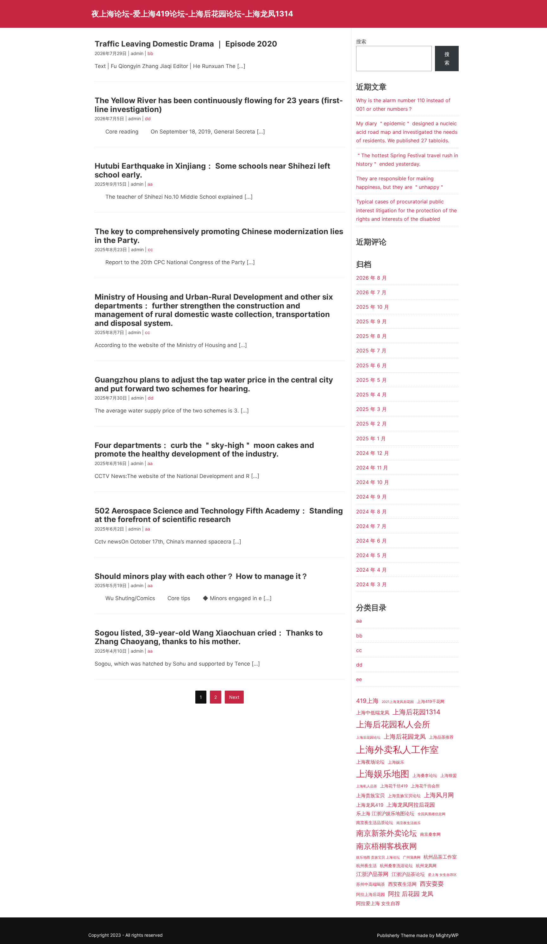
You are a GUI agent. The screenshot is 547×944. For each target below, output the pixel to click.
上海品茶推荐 (441, 737)
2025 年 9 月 (371, 321)
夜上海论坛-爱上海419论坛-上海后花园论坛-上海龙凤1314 (192, 13)
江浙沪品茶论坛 (408, 874)
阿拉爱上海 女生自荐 (378, 903)
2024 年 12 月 (372, 453)
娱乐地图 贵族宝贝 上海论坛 (378, 857)
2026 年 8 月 (371, 278)
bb (150, 53)
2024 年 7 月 (371, 526)
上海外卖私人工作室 (397, 749)
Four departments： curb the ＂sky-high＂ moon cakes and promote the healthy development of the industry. (204, 450)
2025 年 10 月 (372, 307)
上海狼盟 (448, 775)
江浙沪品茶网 (372, 874)
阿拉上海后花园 (370, 894)
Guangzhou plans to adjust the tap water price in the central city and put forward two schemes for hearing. (214, 384)
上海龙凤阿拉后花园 (411, 805)
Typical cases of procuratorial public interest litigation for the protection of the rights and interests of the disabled (406, 210)
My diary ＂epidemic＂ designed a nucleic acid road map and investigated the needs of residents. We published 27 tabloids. (406, 132)
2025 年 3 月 (371, 409)
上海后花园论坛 (368, 738)
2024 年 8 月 (371, 511)
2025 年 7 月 (371, 350)
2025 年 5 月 (371, 380)
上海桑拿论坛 (424, 775)
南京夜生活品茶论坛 (374, 822)
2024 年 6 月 (371, 540)
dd (148, 118)
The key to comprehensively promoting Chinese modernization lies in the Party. (219, 236)
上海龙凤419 (369, 805)
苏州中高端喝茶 (370, 884)
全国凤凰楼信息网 (431, 814)
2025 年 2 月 (371, 423)
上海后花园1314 (417, 712)
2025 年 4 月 (371, 394)
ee (359, 679)
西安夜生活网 (402, 884)
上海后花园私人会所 (393, 724)
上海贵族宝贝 (370, 795)
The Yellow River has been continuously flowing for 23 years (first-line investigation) (219, 105)
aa (150, 184)
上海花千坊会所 (425, 786)
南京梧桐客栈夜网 (386, 846)
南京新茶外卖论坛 (386, 833)
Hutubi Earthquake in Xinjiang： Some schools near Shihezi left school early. (212, 170)
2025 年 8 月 (371, 336)
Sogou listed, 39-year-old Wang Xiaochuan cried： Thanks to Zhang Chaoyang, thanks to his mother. (209, 637)
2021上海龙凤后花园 (398, 702)
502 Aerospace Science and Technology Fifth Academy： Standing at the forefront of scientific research (219, 515)
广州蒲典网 (411, 857)
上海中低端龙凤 (372, 713)
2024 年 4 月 (371, 570)
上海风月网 (439, 795)
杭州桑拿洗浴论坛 (396, 865)
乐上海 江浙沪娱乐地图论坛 (385, 814)
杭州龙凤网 (426, 865)
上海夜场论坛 (370, 762)
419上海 (367, 701)
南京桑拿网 (430, 834)
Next (234, 697)
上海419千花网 (430, 701)
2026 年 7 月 (371, 292)
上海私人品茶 (366, 786)
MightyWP (447, 935)
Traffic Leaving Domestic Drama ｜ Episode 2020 (186, 43)
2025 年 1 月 (371, 438)
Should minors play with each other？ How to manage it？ (201, 576)
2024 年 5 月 (371, 555)
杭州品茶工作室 (440, 857)
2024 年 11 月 (372, 467)
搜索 (361, 41)
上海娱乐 (396, 762)
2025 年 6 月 (371, 365)
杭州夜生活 (366, 865)
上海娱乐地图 (382, 773)
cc (150, 249)
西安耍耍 (432, 883)
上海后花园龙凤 (405, 736)
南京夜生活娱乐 (408, 823)
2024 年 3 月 (371, 584)
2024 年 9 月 (371, 497)
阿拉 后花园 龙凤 (410, 893)
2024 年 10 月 (372, 482)
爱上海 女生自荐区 (442, 875)
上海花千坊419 (394, 786)
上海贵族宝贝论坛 (404, 795)
